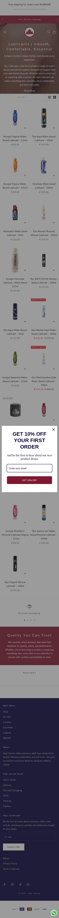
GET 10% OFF (29, 480)
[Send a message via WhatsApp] (53, 912)
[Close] (53, 429)
